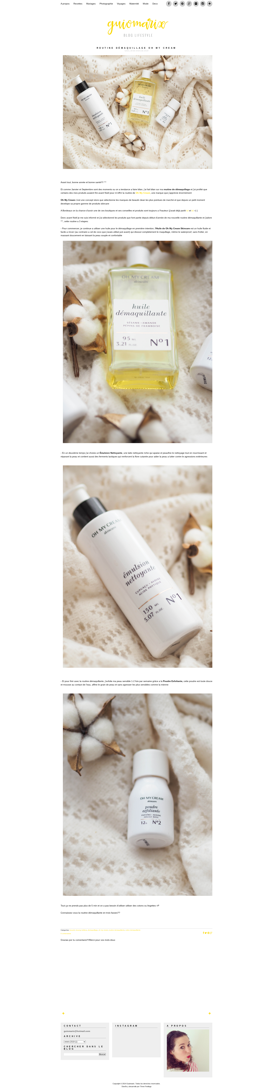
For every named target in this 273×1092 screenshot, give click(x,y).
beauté (72, 930)
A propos (65, 3)
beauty (78, 930)
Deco (155, 3)
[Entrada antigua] (209, 1013)
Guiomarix (130, 1084)
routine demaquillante (117, 930)
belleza (84, 930)
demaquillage (93, 930)
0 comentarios (66, 933)
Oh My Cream (143, 193)
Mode (146, 3)
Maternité (134, 3)
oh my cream (103, 930)
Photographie (106, 3)
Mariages (91, 3)
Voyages (121, 3)
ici (187, 210)
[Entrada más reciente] (63, 1013)
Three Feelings (146, 1086)
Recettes (77, 3)
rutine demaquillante (133, 930)
